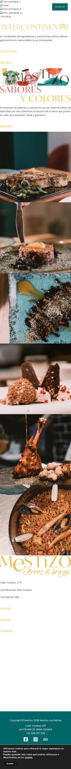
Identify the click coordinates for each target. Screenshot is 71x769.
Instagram (5, 619)
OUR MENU (5, 62)
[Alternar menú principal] (63, 25)
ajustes (28, 757)
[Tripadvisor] (45, 739)
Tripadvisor (6, 630)
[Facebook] (25, 739)
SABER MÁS (6, 126)
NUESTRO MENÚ (8, 51)
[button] (60, 7)
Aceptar (10, 763)
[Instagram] (35, 739)
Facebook (5, 608)
